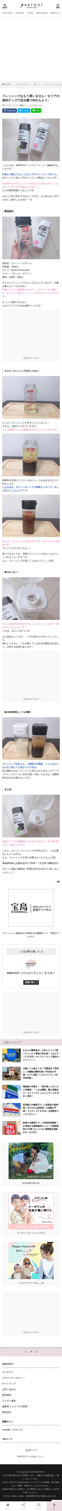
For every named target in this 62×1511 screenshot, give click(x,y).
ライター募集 (9, 1400)
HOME (8, 84)
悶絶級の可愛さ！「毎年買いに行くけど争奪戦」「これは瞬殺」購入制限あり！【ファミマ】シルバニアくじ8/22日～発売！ (41, 1091)
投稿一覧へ (30, 982)
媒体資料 (6, 1394)
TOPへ (54, 1509)
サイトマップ (9, 1383)
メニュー (39, 1509)
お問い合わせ (9, 1389)
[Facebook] (9, 110)
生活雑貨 (33, 105)
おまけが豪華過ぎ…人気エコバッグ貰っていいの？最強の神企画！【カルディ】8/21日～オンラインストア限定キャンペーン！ (41, 1055)
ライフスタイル (22, 84)
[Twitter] (24, 110)
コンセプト (8, 1372)
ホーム (8, 1509)
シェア (23, 1509)
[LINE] (36, 110)
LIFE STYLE (7, 13)
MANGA (54, 13)
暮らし (36, 84)
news (40, 105)
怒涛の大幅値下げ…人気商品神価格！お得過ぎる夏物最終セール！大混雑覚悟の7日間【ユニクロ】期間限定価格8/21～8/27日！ (41, 1127)
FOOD (30, 13)
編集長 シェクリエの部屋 (15, 1406)
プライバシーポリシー (13, 1377)
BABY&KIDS (41, 13)
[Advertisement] (31, 49)
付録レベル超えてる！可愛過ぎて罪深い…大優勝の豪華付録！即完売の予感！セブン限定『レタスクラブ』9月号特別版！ (41, 1073)
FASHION (19, 13)
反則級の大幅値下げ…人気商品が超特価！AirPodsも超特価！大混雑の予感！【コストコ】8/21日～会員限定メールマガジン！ (41, 1109)
